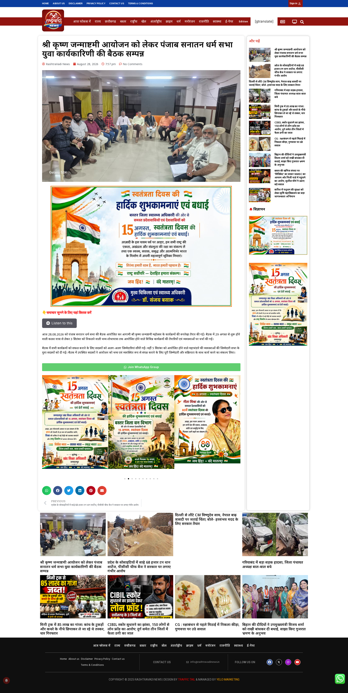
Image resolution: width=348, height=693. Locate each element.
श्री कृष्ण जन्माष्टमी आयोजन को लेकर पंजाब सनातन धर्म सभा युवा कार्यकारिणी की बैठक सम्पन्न (290, 53)
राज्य (98, 21)
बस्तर (123, 21)
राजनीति (204, 21)
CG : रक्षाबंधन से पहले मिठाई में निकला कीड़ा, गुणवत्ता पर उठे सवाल (289, 142)
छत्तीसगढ (110, 21)
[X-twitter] (279, 662)
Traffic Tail (186, 679)
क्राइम (169, 21)
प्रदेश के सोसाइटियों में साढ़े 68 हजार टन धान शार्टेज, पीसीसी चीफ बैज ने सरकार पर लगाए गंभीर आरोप (289, 70)
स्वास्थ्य (217, 21)
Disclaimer (76, 3)
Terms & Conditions (140, 3)
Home (45, 3)
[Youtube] (297, 662)
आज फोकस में (82, 21)
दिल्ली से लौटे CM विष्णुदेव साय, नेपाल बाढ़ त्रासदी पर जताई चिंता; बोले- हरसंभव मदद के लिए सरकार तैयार (275, 83)
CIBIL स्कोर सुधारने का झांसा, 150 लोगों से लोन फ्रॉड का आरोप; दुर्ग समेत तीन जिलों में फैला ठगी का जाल (289, 127)
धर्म (179, 21)
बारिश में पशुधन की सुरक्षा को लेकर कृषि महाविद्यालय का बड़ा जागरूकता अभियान (289, 193)
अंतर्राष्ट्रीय (156, 21)
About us (59, 3)
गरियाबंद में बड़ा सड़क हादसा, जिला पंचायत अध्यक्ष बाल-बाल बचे (290, 93)
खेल (143, 21)
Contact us (116, 3)
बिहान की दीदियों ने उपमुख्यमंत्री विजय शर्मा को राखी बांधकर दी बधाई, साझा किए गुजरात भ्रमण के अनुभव (290, 159)
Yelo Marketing (227, 679)
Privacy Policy (96, 3)
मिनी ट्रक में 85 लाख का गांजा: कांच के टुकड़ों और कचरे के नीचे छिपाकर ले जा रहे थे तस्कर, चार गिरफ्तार (289, 111)
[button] (302, 22)
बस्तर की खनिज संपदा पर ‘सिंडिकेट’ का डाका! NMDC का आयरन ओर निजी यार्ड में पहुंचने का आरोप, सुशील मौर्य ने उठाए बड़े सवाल (290, 177)
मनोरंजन (190, 21)
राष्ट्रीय (133, 21)
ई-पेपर (229, 21)
